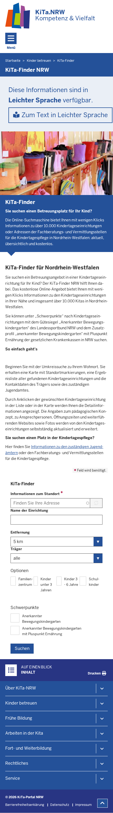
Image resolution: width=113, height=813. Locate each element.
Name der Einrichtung (29, 510)
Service (12, 778)
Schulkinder (94, 582)
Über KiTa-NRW (20, 688)
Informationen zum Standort (35, 494)
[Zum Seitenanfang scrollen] (102, 803)
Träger (16, 549)
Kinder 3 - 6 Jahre (71, 582)
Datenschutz (59, 805)
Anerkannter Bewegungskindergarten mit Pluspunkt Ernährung (51, 631)
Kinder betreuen (21, 703)
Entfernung (20, 532)
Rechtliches (16, 763)
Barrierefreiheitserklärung (24, 805)
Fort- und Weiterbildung (28, 748)
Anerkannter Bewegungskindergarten (41, 619)
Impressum (83, 805)
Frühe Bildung (18, 718)
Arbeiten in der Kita (24, 733)
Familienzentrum (25, 582)
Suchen (22, 648)
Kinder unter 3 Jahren (46, 584)
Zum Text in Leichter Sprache (65, 115)
